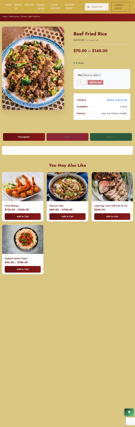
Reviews (111, 136)
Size (80, 75)
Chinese (24, 16)
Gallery (29, 4)
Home (8, 4)
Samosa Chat (56, 205)
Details (67, 136)
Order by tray (14, 16)
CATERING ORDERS (119, 7)
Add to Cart (23, 216)
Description (24, 136)
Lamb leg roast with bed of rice (110, 205)
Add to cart (95, 82)
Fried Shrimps (12, 205)
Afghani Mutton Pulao (16, 258)
